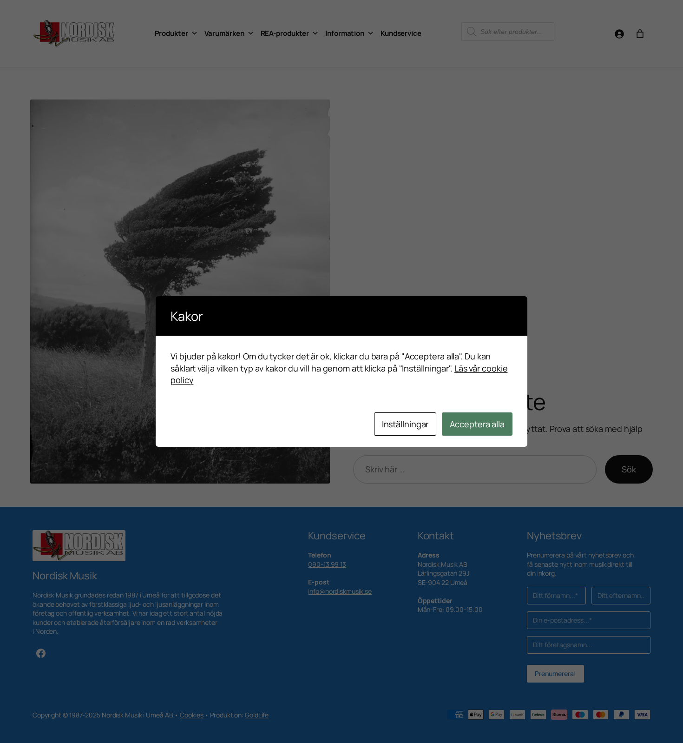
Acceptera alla (477, 424)
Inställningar (405, 424)
